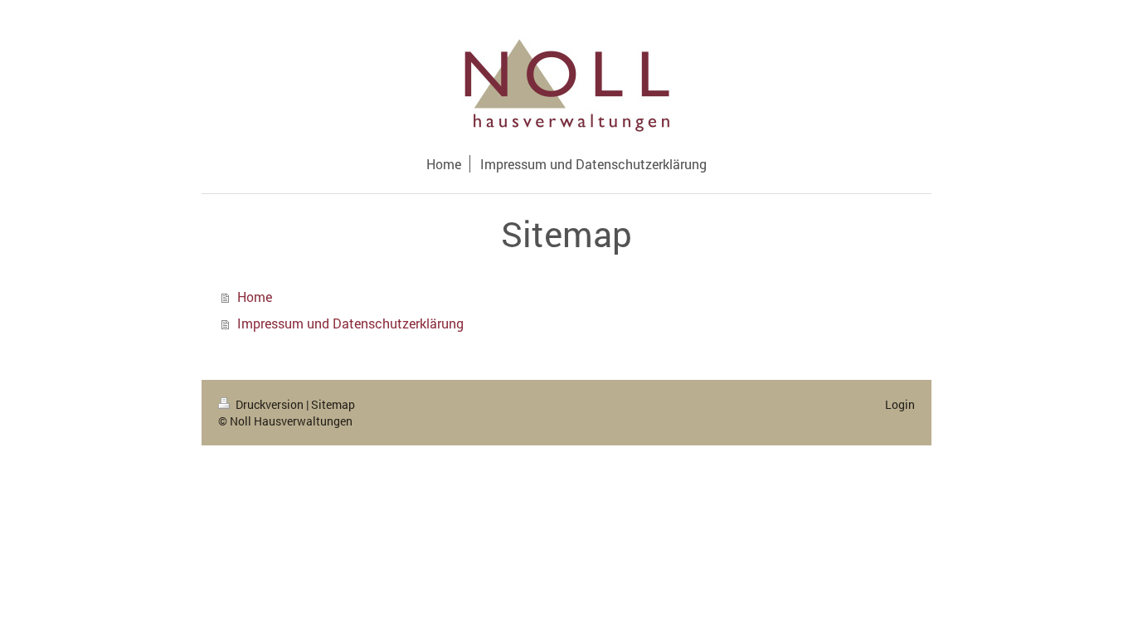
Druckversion (269, 404)
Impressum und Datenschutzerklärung (350, 323)
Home (254, 296)
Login (900, 404)
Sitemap (333, 404)
